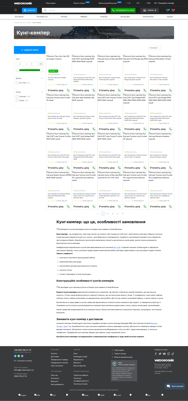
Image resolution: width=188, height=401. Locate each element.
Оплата (54, 353)
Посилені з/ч (42, 16)
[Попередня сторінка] (98, 213)
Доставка (55, 356)
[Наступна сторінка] (122, 213)
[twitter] (160, 353)
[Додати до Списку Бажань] (68, 57)
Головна (16, 22)
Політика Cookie (80, 384)
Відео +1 (54, 71)
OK (41, 64)
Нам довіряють (57, 384)
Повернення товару (59, 359)
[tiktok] (172, 353)
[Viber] (22, 356)
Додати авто (31, 50)
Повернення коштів (59, 363)
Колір (18, 92)
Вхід (148, 3)
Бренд (18, 78)
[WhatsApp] (18, 356)
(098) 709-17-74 (20, 376)
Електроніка (148, 16)
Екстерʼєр (19, 16)
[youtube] (164, 353)
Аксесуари (125, 16)
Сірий (23, 100)
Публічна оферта (81, 375)
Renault (153, 323)
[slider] (17, 70)
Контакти (55, 378)
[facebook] (155, 353)
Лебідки (83, 16)
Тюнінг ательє (79, 3)
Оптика (64, 16)
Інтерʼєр (103, 16)
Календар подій (80, 356)
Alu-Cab (24, 83)
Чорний (24, 96)
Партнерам (51, 3)
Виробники (78, 359)
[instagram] (168, 353)
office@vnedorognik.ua (24, 370)
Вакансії (77, 363)
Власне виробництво (108, 3)
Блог (76, 353)
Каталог (31, 10)
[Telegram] (15, 356)
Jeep (65, 326)
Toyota (59, 326)
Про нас (54, 375)
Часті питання (57, 366)
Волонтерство (80, 366)
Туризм (170, 16)
